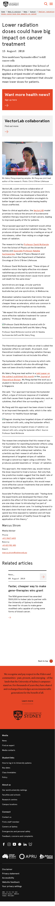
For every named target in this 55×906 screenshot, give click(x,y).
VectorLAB (39, 210)
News (25, 12)
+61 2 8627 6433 (9, 538)
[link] (27, 740)
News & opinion (14, 12)
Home (3, 12)
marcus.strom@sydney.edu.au (14, 552)
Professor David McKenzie (36, 244)
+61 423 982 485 (9, 545)
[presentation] (27, 595)
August (33, 12)
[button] (45, 4)
